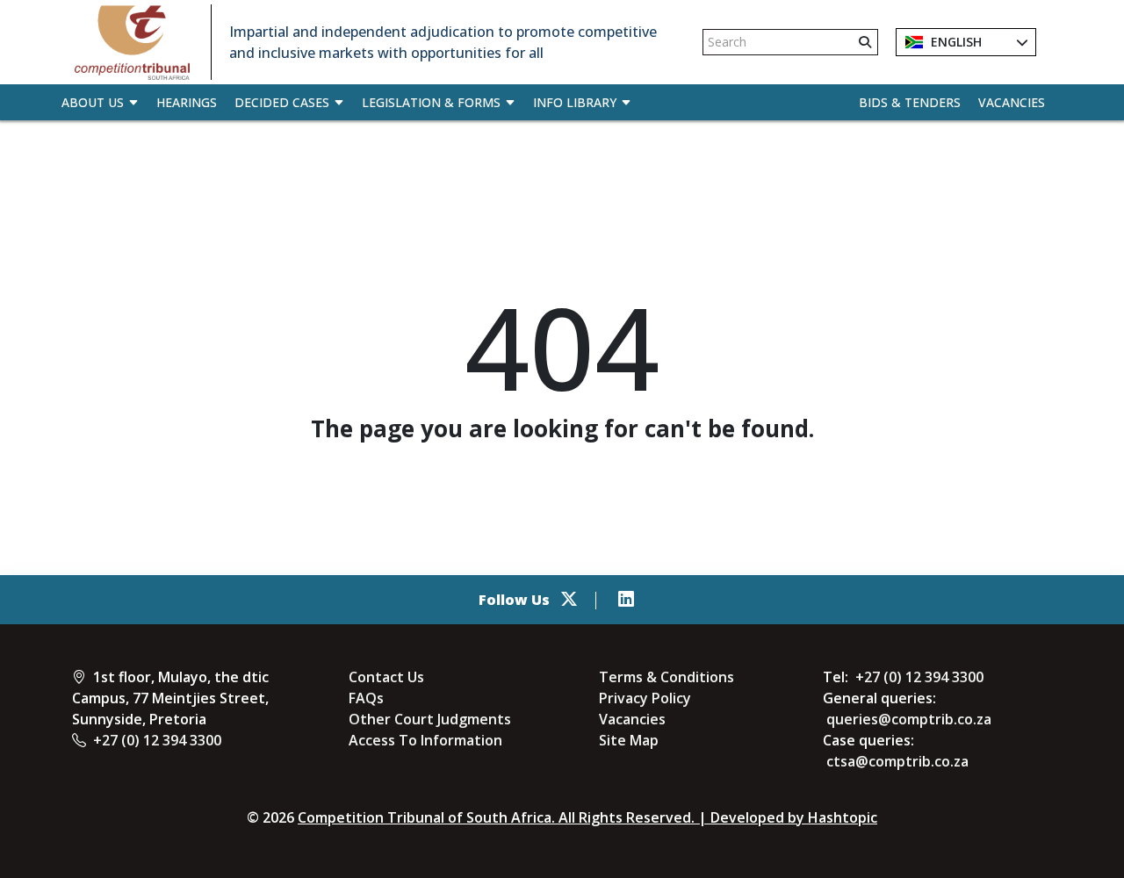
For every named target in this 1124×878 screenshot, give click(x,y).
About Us (92, 102)
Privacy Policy (645, 698)
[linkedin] (626, 599)
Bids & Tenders (910, 102)
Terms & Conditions (666, 677)
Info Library (574, 102)
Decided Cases (281, 102)
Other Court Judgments (430, 719)
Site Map (629, 740)
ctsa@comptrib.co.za (897, 761)
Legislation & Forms (431, 102)
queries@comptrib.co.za (908, 719)
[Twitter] (569, 599)
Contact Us (386, 677)
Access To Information (425, 740)
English (954, 41)
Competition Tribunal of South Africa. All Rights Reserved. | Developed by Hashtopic (587, 817)
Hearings (186, 102)
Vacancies (1011, 102)
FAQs (366, 698)
